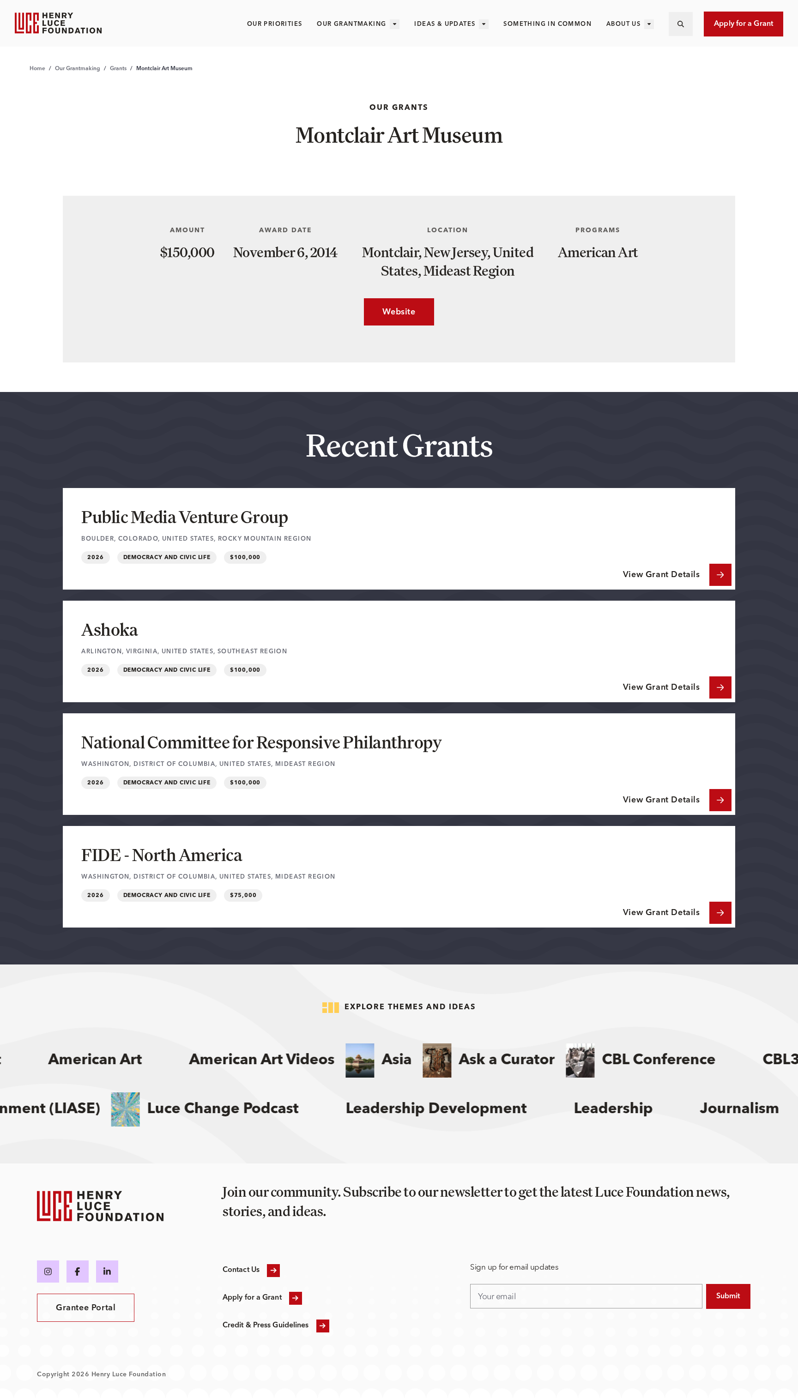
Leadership (631, 1109)
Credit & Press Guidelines (266, 1325)
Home (37, 69)
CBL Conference (644, 1060)
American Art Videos (247, 1060)
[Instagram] (48, 1271)
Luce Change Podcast (241, 1109)
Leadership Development (454, 1109)
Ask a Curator (492, 1060)
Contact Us (241, 1270)
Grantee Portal (85, 1308)
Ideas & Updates (444, 24)
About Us (623, 24)
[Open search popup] (681, 24)
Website (389, 312)
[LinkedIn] (107, 1271)
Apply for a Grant (743, 24)
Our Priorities (274, 24)
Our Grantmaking (351, 24)
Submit (728, 1296)
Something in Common (547, 24)
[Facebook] (77, 1271)
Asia (382, 1060)
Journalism (758, 1109)
